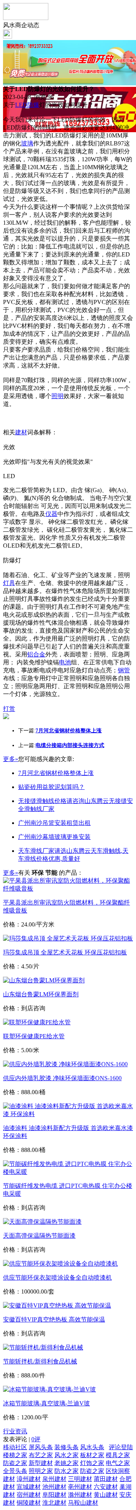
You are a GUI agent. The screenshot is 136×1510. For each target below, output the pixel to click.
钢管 (124, 670)
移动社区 (15, 1447)
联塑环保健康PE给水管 (34, 1036)
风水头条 (92, 1447)
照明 (57, 396)
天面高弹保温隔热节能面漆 (39, 1235)
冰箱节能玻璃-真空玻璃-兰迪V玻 (46, 1403)
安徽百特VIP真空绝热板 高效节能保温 (54, 1319)
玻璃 (27, 143)
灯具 (9, 583)
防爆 (33, 105)
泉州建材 (54, 1479)
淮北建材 (54, 1502)
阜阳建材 (54, 1494)
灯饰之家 (92, 1463)
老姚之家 (66, 1463)
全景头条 (15, 1471)
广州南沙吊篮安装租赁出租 (54, 823)
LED (21, 105)
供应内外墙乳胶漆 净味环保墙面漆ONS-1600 (62, 1078)
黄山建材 (106, 1494)
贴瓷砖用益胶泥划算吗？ (51, 787)
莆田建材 (106, 1479)
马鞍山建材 (83, 1502)
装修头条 (66, 1447)
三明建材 (80, 1479)
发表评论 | (21, 1439)
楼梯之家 (15, 1455)
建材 (21, 432)
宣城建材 (29, 1487)
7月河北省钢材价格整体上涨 (56, 773)
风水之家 (66, 1455)
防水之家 (66, 1471)
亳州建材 (80, 1487)
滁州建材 (80, 1494)
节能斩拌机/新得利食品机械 (40, 1361)
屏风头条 (41, 1447)
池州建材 (54, 1487)
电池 (65, 662)
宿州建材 (29, 1494)
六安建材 (106, 1487)
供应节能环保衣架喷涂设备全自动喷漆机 (57, 1277)
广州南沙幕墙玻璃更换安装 (54, 837)
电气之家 (118, 1463)
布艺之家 (41, 1455)
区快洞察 (118, 1471)
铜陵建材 (29, 1502)
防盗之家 (15, 1463)
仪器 (51, 514)
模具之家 (118, 1455)
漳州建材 (29, 1479)
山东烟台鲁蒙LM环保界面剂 (41, 994)
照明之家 (41, 1471)
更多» (10, 759)
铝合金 (36, 654)
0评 (35, 1439)
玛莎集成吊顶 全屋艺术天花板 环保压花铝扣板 (65, 952)
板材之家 (92, 1455)
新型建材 (41, 1463)
